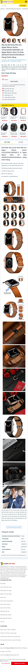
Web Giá (2, 661)
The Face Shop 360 (16, 659)
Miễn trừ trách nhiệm (6, 594)
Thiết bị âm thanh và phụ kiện (8, 633)
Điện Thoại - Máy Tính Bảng (7, 629)
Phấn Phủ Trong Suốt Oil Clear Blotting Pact (16, 555)
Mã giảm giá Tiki (4, 611)
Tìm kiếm (22, 5)
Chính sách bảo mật (5, 587)
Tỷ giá (9, 659)
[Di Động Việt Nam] (7, 563)
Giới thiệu (7, 142)
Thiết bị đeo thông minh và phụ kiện (13, 8)
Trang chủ (2, 8)
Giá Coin (6, 661)
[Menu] (26, 2)
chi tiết (21, 142)
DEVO (9, 59)
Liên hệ (2, 621)
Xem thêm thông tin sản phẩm (14, 527)
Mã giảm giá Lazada (5, 614)
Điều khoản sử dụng (5, 590)
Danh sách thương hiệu (6, 601)
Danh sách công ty (5, 604)
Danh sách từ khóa (5, 608)
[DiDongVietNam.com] (9, 1)
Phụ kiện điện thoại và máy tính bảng (10, 640)
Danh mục (3, 597)
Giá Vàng (23, 659)
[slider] (4, 40)
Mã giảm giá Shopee (5, 618)
